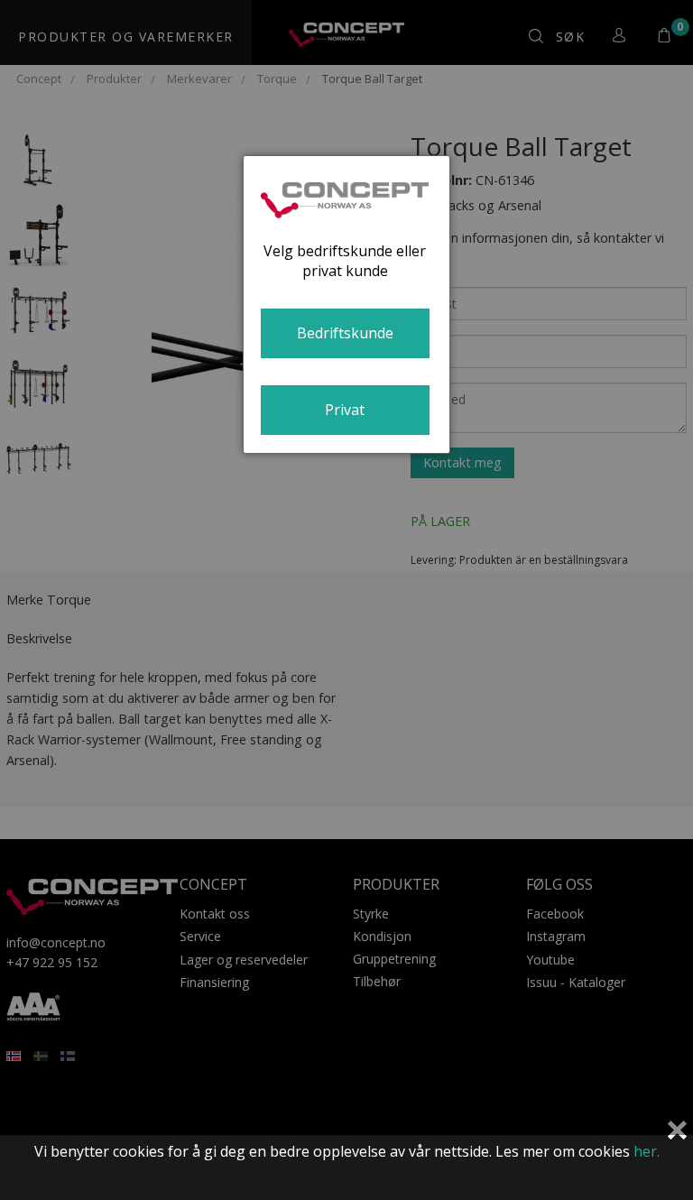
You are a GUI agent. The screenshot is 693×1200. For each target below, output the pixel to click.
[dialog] (346, 304)
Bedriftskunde (345, 333)
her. (646, 1151)
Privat (345, 410)
